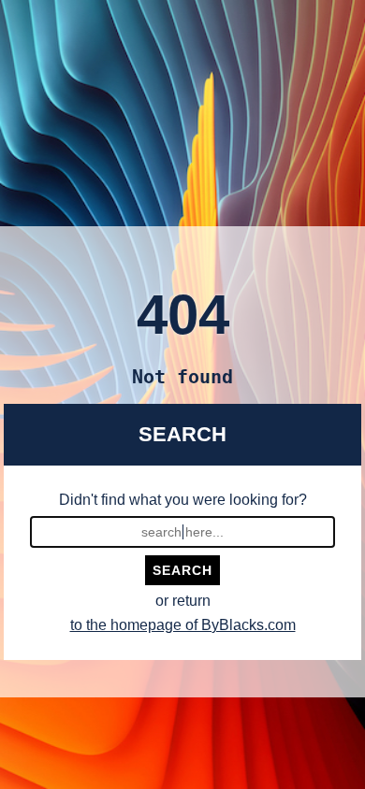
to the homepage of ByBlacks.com (183, 625)
